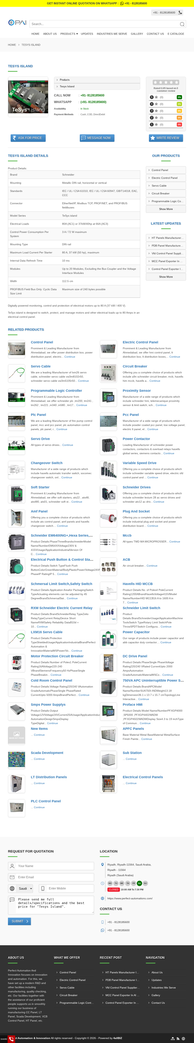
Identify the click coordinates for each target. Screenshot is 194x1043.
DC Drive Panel (135, 656)
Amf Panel (39, 511)
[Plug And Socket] (108, 518)
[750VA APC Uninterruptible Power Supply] (108, 688)
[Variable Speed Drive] (108, 470)
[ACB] (108, 567)
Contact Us (155, 33)
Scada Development (47, 753)
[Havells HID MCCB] (108, 591)
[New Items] (16, 736)
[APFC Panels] (108, 736)
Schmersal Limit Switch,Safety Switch (61, 584)
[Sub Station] (108, 760)
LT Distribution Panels (49, 777)
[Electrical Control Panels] (108, 784)
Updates (87, 33)
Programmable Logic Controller (169, 201)
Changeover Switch (47, 463)
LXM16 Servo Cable (47, 632)
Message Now (99, 138)
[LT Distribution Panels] (16, 784)
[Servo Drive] (16, 446)
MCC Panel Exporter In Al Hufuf (169, 261)
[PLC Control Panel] (16, 808)
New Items (39, 729)
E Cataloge (176, 33)
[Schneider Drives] (108, 494)
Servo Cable (159, 185)
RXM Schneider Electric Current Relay (61, 608)
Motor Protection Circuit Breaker (57, 656)
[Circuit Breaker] (108, 373)
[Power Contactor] (108, 446)
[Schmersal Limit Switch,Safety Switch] (16, 591)
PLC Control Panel (46, 801)
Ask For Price (30, 138)
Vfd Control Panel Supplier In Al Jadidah (169, 253)
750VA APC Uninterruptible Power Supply (156, 680)
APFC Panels (133, 729)
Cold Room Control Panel (51, 680)
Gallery (137, 33)
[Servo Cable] (16, 373)
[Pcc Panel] (108, 422)
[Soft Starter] (16, 494)
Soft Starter (40, 487)
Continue (69, 356)
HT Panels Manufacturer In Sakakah (169, 237)
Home (35, 33)
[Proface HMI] (108, 712)
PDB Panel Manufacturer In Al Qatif (169, 245)
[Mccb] (108, 543)
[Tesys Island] (28, 97)
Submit (17, 921)
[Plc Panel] (16, 422)
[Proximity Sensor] (108, 398)
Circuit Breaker (161, 193)
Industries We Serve (112, 33)
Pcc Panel (131, 415)
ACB (126, 559)
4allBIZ (117, 1038)
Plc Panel (38, 415)
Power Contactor (136, 439)
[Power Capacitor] (108, 639)
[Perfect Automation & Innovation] (19, 22)
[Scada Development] (16, 760)
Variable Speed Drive (139, 463)
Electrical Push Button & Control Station (63, 559)
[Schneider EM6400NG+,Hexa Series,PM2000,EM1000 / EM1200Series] (16, 543)
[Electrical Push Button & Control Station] (16, 567)
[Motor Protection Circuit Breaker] (16, 663)
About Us (50, 33)
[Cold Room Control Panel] (16, 688)
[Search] (182, 24)
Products (67, 33)
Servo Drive (40, 439)
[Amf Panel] (16, 518)
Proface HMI (132, 704)
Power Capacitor (136, 632)
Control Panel (160, 170)
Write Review (167, 138)
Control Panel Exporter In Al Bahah (169, 268)
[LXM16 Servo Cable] (16, 639)
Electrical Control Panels (143, 777)
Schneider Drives (137, 487)
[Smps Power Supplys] (16, 712)
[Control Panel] (16, 349)
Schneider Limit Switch (141, 608)
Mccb (127, 535)
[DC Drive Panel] (108, 663)
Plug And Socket (136, 511)
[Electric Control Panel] (108, 349)
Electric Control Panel (165, 177)
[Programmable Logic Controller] (16, 398)
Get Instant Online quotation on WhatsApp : (97, 3)
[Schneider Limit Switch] (108, 615)
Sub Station (132, 753)
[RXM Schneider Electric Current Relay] (16, 615)
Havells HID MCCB (138, 584)
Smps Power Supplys (48, 704)
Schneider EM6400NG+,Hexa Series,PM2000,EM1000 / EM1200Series (86, 535)
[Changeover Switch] (16, 470)
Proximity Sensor (137, 391)
